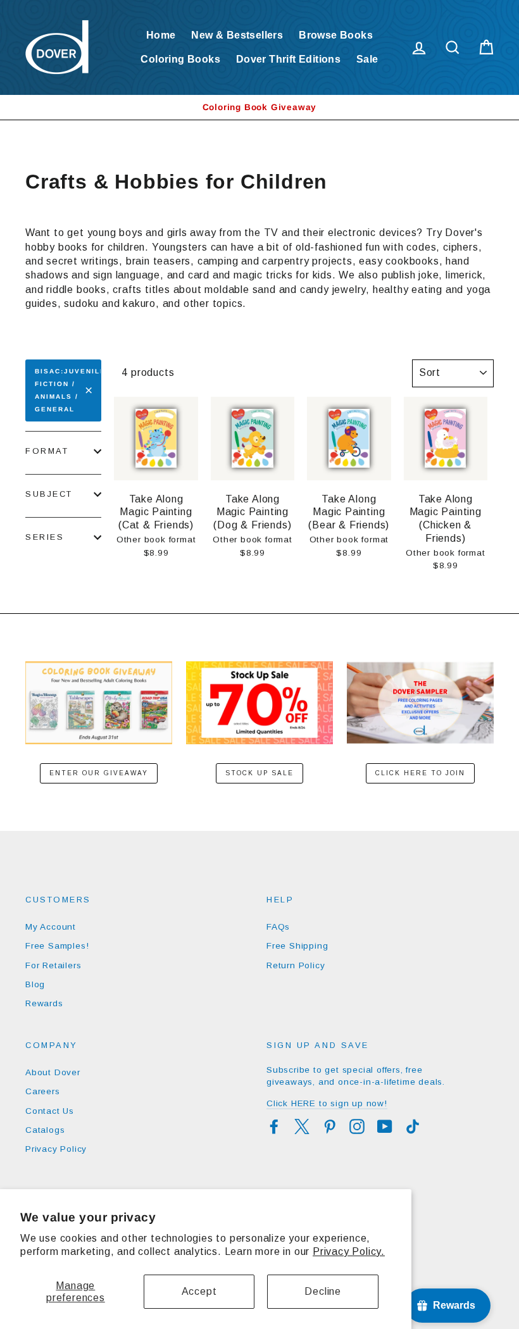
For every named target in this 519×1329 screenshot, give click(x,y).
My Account (50, 927)
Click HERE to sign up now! (326, 1103)
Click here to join (420, 773)
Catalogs (45, 1130)
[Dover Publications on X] (302, 1126)
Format (46, 451)
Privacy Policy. (349, 1251)
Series (44, 537)
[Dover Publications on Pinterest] (329, 1126)
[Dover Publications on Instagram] (357, 1126)
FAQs (278, 927)
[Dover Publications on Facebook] (274, 1126)
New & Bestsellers (237, 35)
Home (161, 35)
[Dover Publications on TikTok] (412, 1126)
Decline (322, 1291)
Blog (35, 984)
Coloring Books (180, 59)
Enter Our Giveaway (98, 773)
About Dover (52, 1072)
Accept (199, 1291)
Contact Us (49, 1111)
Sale (367, 59)
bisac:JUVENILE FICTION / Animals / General (68, 390)
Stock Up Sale (259, 773)
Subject (49, 494)
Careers (42, 1091)
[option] (259, 107)
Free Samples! (57, 946)
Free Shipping (297, 946)
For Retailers (53, 965)
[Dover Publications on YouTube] (384, 1126)
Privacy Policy (56, 1149)
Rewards (44, 1003)
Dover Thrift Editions (288, 59)
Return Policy (295, 965)
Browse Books (336, 35)
